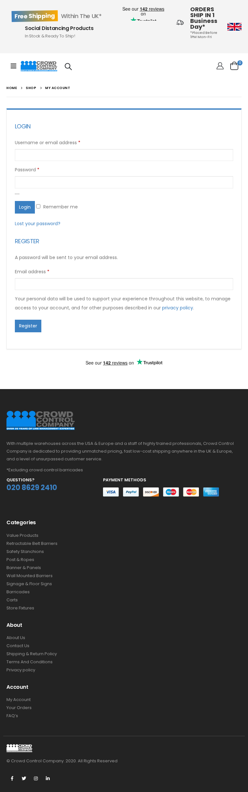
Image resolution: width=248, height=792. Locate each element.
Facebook (12, 778)
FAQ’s (12, 716)
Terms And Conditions (29, 662)
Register (28, 326)
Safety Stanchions (25, 551)
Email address (32, 271)
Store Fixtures (20, 608)
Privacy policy (20, 670)
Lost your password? (37, 223)
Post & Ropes (20, 559)
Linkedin (48, 778)
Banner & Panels (23, 568)
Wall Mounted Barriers (29, 576)
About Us (15, 638)
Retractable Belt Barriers (31, 543)
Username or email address (47, 142)
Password (27, 169)
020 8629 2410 (31, 488)
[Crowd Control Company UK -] (39, 66)
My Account (18, 700)
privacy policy (177, 308)
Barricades (18, 592)
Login (25, 207)
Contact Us (17, 646)
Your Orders (19, 708)
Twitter (24, 778)
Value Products (22, 535)
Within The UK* (58, 16)
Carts (12, 600)
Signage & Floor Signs (29, 584)
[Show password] (17, 194)
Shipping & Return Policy (31, 654)
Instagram (36, 778)
